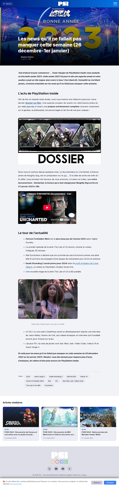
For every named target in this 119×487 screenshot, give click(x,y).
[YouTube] (56, 468)
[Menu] (115, 3)
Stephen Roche (27, 57)
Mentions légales (66, 475)
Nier (49, 381)
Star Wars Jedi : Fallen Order (73, 381)
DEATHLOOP (71, 376)
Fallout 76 (84, 376)
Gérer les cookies (80, 475)
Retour (9, 4)
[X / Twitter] (49, 468)
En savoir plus (16, 484)
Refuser (97, 483)
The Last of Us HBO (33, 385)
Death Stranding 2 (56, 376)
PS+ (56, 381)
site (65, 175)
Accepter (110, 483)
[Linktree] (69, 468)
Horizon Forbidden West (35, 381)
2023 (28, 376)
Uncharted (49, 385)
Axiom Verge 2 (39, 376)
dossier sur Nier (33, 103)
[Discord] (62, 468)
